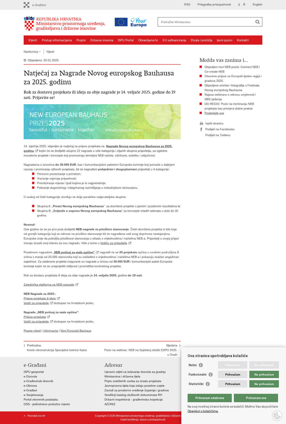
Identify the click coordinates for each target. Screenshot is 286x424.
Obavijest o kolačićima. (203, 411)
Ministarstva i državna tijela (122, 376)
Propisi (81, 40)
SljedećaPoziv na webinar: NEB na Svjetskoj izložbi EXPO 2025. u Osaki (140, 350)
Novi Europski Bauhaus (76, 330)
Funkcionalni (197, 374)
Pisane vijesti (32, 330)
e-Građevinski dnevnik (38, 381)
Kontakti (243, 40)
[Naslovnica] (65, 23)
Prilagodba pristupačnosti (214, 4)
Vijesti (32, 40)
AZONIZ (109, 404)
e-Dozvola (30, 376)
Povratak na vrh (36, 415)
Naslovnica (31, 51)
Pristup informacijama (57, 40)
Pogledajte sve (214, 113)
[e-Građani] (41, 5)
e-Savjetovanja (33, 395)
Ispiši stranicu (214, 123)
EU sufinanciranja (174, 40)
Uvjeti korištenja (129, 419)
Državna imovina (101, 40)
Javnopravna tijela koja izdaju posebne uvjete (134, 385)
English (257, 4)
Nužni (193, 365)
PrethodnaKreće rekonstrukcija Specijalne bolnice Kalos (57, 348)
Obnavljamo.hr (148, 40)
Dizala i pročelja (201, 40)
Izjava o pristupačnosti (152, 419)
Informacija (50, 330)
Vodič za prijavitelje (36, 303)
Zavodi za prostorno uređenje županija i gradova (136, 390)
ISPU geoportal (34, 371)
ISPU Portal (126, 40)
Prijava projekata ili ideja (40, 298)
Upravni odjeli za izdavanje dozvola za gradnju (135, 371)
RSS (187, 4)
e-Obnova (30, 385)
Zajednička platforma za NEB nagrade (49, 284)
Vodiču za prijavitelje (113, 243)
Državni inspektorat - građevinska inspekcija (133, 399)
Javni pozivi (224, 40)
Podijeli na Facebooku (220, 129)
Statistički (196, 384)
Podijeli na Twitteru (217, 135)
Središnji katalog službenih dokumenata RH (133, 395)
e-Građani (30, 390)
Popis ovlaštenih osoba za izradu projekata (132, 381)
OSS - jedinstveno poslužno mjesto (47, 404)
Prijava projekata (35, 317)
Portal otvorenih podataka (41, 399)
